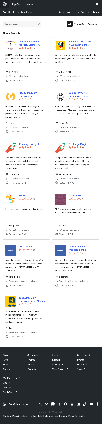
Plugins (30, 364)
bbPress (8, 387)
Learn (55, 355)
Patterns (31, 369)
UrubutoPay (25, 246)
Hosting (6, 364)
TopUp (22, 195)
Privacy (6, 369)
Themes (31, 360)
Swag (81, 369)
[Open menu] (98, 4)
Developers (57, 364)
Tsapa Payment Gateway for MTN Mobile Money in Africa (33, 299)
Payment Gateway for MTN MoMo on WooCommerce (29, 43)
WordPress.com (12, 378)
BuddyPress (10, 392)
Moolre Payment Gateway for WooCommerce (28, 94)
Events (80, 360)
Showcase (32, 355)
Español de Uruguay (18, 404)
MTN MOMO (75, 195)
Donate (82, 364)
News (5, 360)
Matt (6, 382)
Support (56, 360)
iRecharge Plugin (77, 144)
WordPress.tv (60, 369)
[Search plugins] (38, 24)
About (5, 355)
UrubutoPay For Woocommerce (77, 248)
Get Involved (83, 355)
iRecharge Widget (29, 144)
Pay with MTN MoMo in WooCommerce (80, 43)
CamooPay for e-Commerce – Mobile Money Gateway (79, 94)
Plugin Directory (10, 12)
